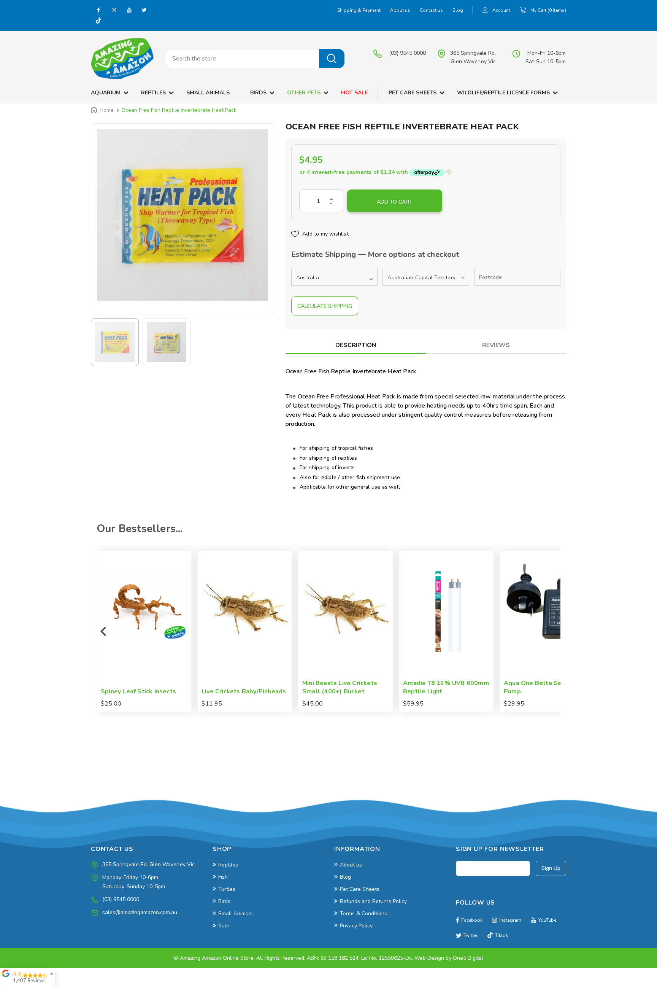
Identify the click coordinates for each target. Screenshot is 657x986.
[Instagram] (113, 10)
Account (501, 10)
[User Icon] (485, 11)
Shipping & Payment (359, 10)
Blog (457, 10)
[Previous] (104, 631)
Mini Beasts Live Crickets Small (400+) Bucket (239, 687)
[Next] (552, 631)
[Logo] (122, 58)
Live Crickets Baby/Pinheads (143, 691)
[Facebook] (98, 10)
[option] (182, 215)
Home (107, 110)
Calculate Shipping (324, 306)
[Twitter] (144, 10)
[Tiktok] (98, 21)
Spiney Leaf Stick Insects (541, 691)
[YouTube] (129, 10)
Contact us (431, 10)
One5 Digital (468, 958)
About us (400, 10)
